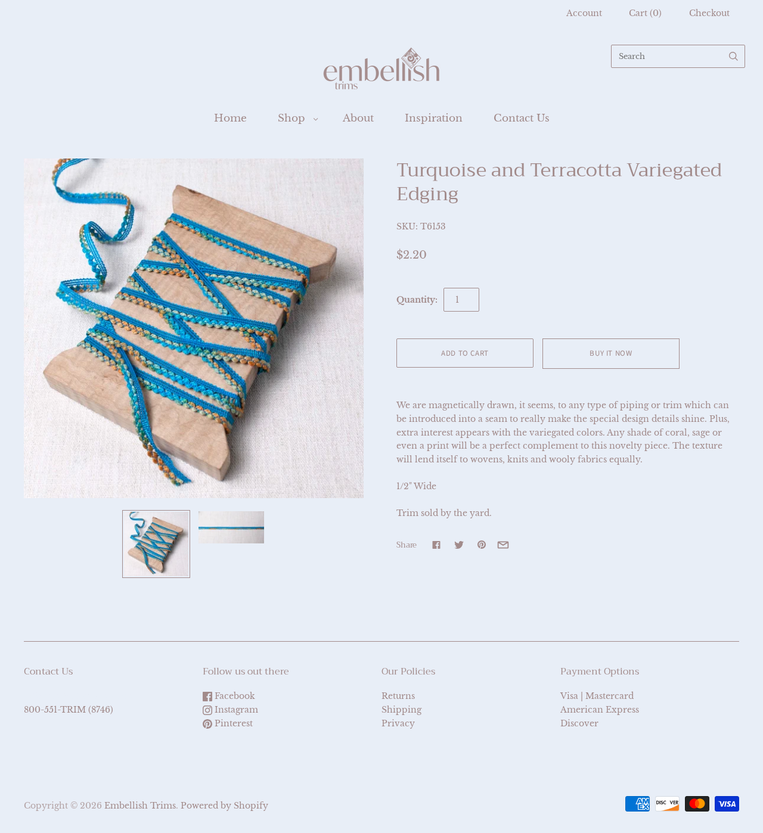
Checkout (709, 13)
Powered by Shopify (224, 805)
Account (584, 13)
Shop (291, 118)
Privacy (398, 723)
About (358, 118)
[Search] (733, 56)
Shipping (401, 709)
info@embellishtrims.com (80, 696)
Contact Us (522, 118)
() (645, 13)
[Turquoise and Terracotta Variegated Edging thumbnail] (156, 544)
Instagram (235, 709)
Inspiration (434, 118)
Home (230, 118)
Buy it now (611, 353)
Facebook (233, 696)
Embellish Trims (140, 805)
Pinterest (232, 723)
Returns (398, 696)
